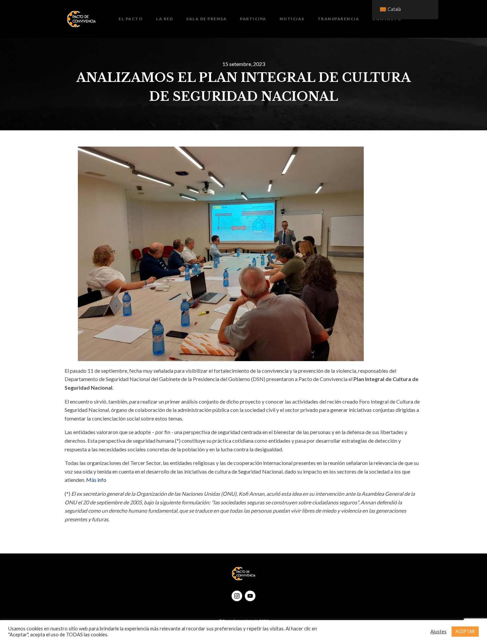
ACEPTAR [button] (465, 631)
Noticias (292, 18)
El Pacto (131, 18)
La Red (164, 18)
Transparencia (338, 18)
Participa (253, 18)
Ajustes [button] (438, 631)
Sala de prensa (206, 18)
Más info (96, 480)
